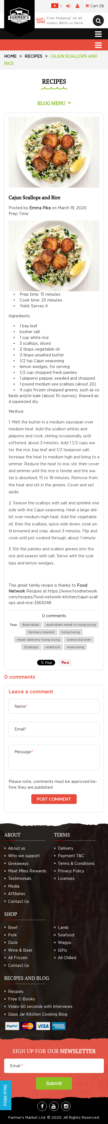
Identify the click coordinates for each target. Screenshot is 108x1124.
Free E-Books (21, 999)
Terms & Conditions (76, 863)
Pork (12, 935)
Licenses (66, 878)
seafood (52, 647)
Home (10, 56)
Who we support (24, 856)
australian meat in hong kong (71, 624)
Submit (54, 1083)
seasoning (75, 647)
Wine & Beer (20, 950)
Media (13, 886)
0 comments (54, 616)
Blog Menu (51, 103)
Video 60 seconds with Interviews (40, 1006)
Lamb (63, 927)
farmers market (41, 632)
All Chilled (67, 958)
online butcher (79, 639)
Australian (30, 624)
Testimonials (19, 878)
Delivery (65, 848)
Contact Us (18, 901)
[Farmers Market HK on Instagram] (66, 1106)
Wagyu (64, 942)
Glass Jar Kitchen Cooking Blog (37, 1014)
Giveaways (18, 863)
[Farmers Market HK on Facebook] (42, 1106)
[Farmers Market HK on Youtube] (54, 1106)
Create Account (77, 6)
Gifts (62, 950)
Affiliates (16, 893)
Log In (68, 6)
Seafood (66, 935)
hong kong (70, 632)
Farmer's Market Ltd (26, 1117)
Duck (13, 942)
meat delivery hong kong (38, 639)
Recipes (33, 56)
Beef (13, 927)
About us (16, 848)
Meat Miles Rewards (27, 871)
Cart (96, 5)
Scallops (31, 647)
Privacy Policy (71, 871)
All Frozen (17, 958)
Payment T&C (71, 856)
